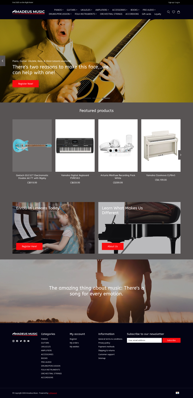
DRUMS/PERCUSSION (50, 365)
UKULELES (46, 346)
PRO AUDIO (46, 362)
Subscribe (171, 340)
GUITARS (45, 342)
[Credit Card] (177, 393)
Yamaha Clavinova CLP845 (160, 175)
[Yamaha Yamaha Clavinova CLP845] (161, 145)
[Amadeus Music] (28, 12)
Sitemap (102, 358)
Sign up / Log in (174, 2)
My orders (74, 342)
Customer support (106, 354)
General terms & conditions (110, 339)
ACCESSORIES (47, 354)
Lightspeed (53, 393)
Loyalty (157, 14)
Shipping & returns (106, 350)
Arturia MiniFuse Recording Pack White (118, 176)
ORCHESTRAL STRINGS (111, 14)
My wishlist (74, 346)
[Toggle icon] (168, 12)
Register (73, 339)
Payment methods (106, 346)
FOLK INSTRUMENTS (50, 369)
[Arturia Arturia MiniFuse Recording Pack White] (118, 145)
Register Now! (25, 83)
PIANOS (44, 339)
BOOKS (44, 358)
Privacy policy (104, 342)
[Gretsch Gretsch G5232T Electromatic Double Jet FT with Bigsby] (32, 145)
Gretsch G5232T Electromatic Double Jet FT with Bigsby (32, 176)
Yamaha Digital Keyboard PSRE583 (75, 176)
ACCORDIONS (132, 14)
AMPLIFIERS (46, 350)
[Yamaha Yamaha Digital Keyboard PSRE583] (75, 145)
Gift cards (146, 14)
